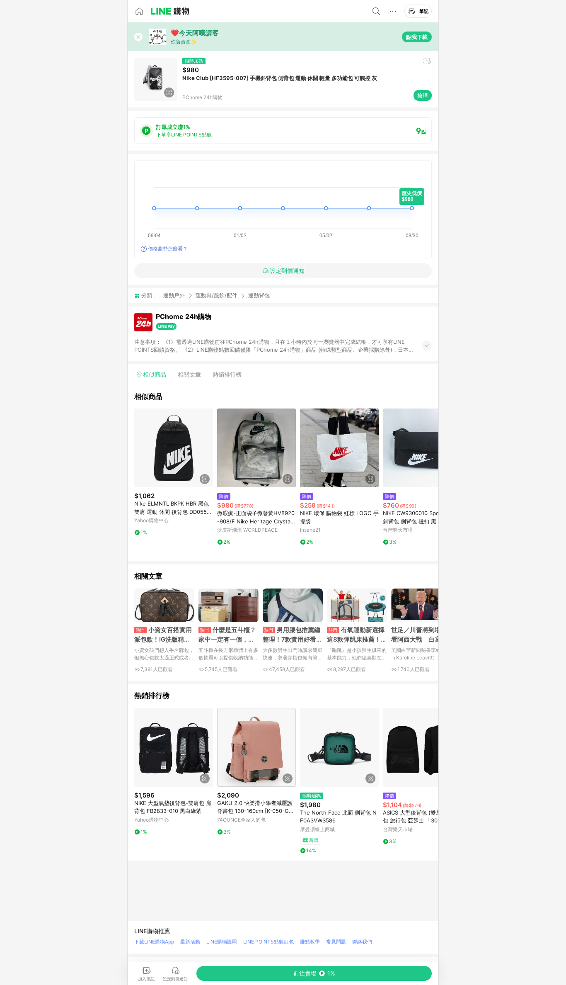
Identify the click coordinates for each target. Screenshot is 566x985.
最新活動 (190, 942)
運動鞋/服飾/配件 (216, 295)
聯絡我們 (362, 942)
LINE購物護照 (221, 942)
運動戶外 (174, 295)
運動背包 (259, 295)
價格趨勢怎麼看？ (168, 249)
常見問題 (336, 942)
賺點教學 (310, 942)
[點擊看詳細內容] (173, 448)
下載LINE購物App (154, 942)
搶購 (422, 95)
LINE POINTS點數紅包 (268, 942)
